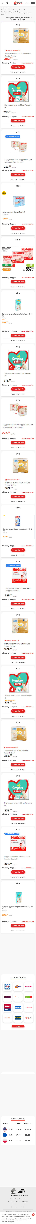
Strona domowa (5, 8)
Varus (18, 239)
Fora (14, 1204)
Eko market (19, 1204)
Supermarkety (14, 1198)
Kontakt (26, 1207)
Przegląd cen (22, 1198)
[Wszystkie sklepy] (28, 1018)
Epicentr (26, 1204)
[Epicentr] (18, 1007)
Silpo (18, 186)
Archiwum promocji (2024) (8, 11)
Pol (27, 2)
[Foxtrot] (18, 997)
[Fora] (28, 997)
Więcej (18, 1026)
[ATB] (7, 986)
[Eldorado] (28, 1007)
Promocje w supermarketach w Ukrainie (12, 9)
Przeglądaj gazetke (18, 67)
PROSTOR (18, 1201)
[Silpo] (18, 986)
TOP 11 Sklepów (18, 977)
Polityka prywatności (17, 1207)
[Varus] (7, 1018)
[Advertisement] (18, 954)
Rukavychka (25, 1201)
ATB (18, 25)
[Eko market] (7, 1007)
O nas (9, 1207)
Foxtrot (9, 1204)
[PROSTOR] (28, 986)
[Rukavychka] (7, 997)
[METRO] (18, 1018)
